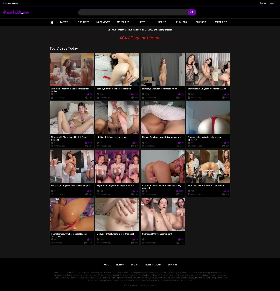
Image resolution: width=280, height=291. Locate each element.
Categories (123, 22)
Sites (142, 22)
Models (162, 22)
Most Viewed (103, 22)
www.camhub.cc (11, 3)
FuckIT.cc (137, 285)
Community (221, 22)
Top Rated (83, 22)
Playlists (181, 22)
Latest (64, 22)
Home (52, 22)
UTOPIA (149, 30)
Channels (201, 22)
